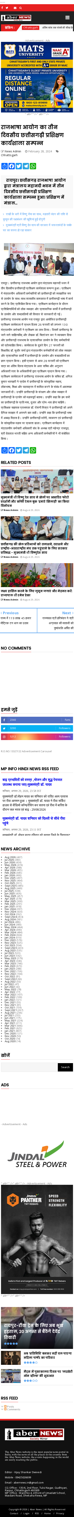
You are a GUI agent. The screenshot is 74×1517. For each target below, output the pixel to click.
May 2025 (10, 896)
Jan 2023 (10, 968)
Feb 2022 (10, 997)
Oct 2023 (10, 945)
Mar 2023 (10, 963)
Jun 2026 (10, 862)
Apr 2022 (10, 992)
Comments (13, 1409)
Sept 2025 (11, 885)
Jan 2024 (10, 937)
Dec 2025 (10, 878)
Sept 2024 (11, 917)
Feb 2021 (10, 1028)
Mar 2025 (10, 901)
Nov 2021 (10, 1005)
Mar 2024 (10, 932)
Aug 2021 (10, 1012)
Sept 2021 (11, 1010)
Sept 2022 (11, 979)
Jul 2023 (9, 953)
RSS (37, 1513)
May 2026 (10, 865)
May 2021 (10, 1020)
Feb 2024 (10, 935)
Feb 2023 (10, 966)
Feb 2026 (10, 872)
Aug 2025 (10, 888)
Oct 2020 (10, 1038)
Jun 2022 (10, 987)
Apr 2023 (10, 961)
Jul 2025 (9, 891)
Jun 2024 (10, 924)
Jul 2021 (9, 1015)
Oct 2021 (10, 1007)
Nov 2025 (10, 880)
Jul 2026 (9, 860)
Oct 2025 (10, 883)
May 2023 (10, 958)
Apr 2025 (10, 898)
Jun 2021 (10, 1018)
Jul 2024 (9, 922)
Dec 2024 (10, 909)
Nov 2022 (10, 974)
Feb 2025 (10, 904)
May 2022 (10, 989)
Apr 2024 (10, 929)
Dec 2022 (10, 971)
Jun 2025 (10, 893)
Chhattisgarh (9, 155)
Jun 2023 (10, 955)
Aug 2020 (10, 1041)
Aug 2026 (10, 857)
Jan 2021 (10, 1031)
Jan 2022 (10, 999)
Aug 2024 (10, 919)
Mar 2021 (10, 1025)
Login (26, 1513)
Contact (14, 1513)
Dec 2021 (10, 1002)
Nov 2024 (10, 911)
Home (47, 1513)
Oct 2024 (10, 914)
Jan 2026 (10, 875)
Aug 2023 (10, 950)
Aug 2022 (10, 981)
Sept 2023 (11, 948)
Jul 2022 (9, 984)
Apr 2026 (10, 867)
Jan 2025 (10, 906)
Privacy (60, 1513)
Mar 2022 (10, 994)
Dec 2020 (10, 1033)
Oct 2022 (10, 976)
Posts (10, 1406)
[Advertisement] (37, 1102)
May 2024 (10, 927)
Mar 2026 (10, 870)
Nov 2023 (10, 942)
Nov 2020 (10, 1036)
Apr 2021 (10, 1023)
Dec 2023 (10, 940)
